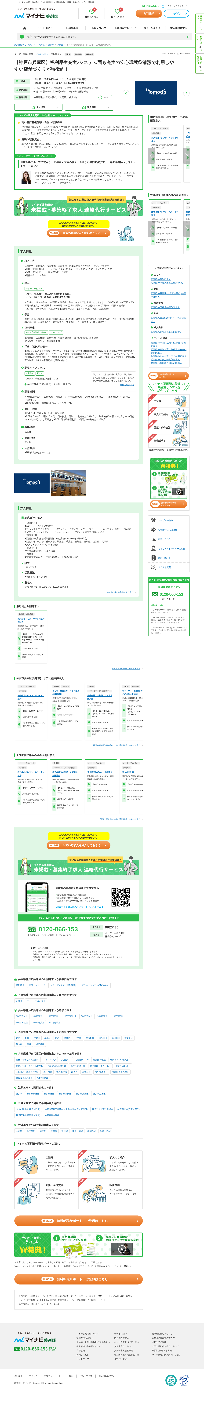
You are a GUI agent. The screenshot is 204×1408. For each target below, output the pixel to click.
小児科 (78, 1038)
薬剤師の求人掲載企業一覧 (126, 1355)
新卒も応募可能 (78, 1066)
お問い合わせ (82, 1355)
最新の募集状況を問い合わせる (75, 233)
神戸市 (19, 1093)
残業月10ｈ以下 (122, 1066)
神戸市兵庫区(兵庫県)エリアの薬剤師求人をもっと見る (116, 745)
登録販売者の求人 (120, 1072)
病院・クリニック (37, 985)
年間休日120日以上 (119, 1060)
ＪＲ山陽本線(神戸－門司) (28, 1109)
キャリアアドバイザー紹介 (126, 1342)
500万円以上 (87, 1016)
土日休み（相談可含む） (27, 1072)
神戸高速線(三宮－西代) (128, 1109)
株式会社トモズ (41, 54)
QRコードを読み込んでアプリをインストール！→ (81, 907)
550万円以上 (103, 1016)
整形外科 (90, 1038)
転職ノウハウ (99, 28)
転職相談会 (72, 28)
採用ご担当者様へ (150, 6)
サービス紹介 (45, 28)
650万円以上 (22, 1022)
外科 (27, 1038)
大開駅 (43, 1131)
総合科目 (103, 1038)
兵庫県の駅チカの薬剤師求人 (165, 359)
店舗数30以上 (99, 1060)
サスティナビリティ (53, 1376)
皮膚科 (37, 1038)
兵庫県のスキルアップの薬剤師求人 (168, 356)
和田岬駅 (91, 1131)
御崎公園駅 (105, 1131)
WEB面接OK (43, 1078)
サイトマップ (82, 1359)
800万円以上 (54, 1022)
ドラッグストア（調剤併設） (63, 985)
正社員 (19, 1001)
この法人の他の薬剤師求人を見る (119, 592)
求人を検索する (178, 28)
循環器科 (128, 1038)
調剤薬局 (20, 985)
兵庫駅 (54, 1131)
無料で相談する (127, 384)
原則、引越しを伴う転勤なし (29, 1066)
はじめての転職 (159, 1342)
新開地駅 (31, 1131)
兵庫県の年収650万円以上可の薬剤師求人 (168, 344)
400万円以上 (54, 1016)
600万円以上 (119, 1016)
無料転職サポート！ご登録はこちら (75, 1220)
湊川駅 (65, 1131)
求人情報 (40, 107)
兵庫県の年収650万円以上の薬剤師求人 (168, 320)
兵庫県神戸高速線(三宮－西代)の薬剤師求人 (168, 295)
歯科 (29, 1044)
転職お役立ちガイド (125, 28)
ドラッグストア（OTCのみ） (95, 985)
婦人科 (19, 1044)
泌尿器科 (40, 1044)
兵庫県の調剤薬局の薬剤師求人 (166, 332)
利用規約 (80, 1350)
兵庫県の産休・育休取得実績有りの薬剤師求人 (168, 351)
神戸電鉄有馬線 (52, 1115)
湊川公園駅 (77, 1131)
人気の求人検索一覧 (123, 1350)
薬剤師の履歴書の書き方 (163, 1338)
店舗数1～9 (66, 1060)
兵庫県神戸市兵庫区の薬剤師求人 (167, 282)
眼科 (57, 1038)
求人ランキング (152, 28)
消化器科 (116, 1038)
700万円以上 (38, 1022)
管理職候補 (61, 1072)
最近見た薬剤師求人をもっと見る (126, 668)
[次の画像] (186, 93)
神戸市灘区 (49, 1093)
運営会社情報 (120, 1359)
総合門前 (48, 1072)
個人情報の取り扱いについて (89, 1346)
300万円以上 (22, 1016)
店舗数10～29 (82, 1060)
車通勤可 (29, 373)
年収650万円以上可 (34, 288)
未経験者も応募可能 (57, 1066)
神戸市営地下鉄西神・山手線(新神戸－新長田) (66, 1109)
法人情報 (91, 107)
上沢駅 (19, 1131)
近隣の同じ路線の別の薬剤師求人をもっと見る (120, 819)
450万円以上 (70, 1016)
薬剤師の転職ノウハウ (162, 1333)
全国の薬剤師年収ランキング (165, 1346)
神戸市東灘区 (33, 1093)
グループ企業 (86, 1376)
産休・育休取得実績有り (36, 332)
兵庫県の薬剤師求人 (161, 279)
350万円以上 (38, 1016)
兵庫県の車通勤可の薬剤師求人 (166, 363)
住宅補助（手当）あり (100, 1066)
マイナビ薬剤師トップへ (87, 1333)
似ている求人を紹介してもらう (75, 845)
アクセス (106, 97)
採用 (71, 1376)
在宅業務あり (101, 1072)
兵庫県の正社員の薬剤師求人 (165, 307)
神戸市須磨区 (82, 1093)
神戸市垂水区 (99, 1093)
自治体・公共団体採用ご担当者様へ (93, 1342)
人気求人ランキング (123, 1346)
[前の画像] (126, 93)
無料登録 (149, 13)
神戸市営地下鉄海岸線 (102, 1109)
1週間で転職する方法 (162, 1350)
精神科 (67, 1038)
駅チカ (40, 373)
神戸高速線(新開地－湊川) (28, 1115)
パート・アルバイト (36, 1001)
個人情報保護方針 (107, 1376)
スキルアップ (56, 332)
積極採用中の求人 (24, 1078)
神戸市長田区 (65, 1093)
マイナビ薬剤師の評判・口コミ (166, 1355)
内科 (18, 1038)
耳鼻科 (47, 1038)
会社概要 (18, 1376)
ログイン (176, 13)
